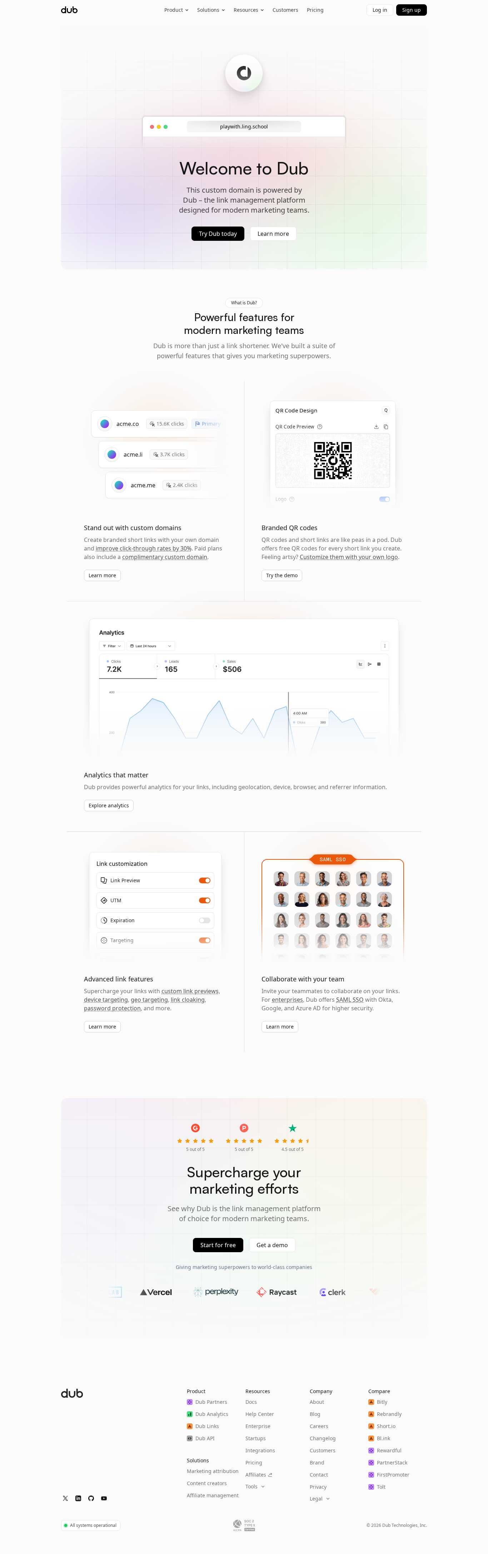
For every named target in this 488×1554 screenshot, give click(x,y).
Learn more (273, 234)
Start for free (218, 1245)
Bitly (382, 1401)
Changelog (323, 1438)
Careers (319, 1426)
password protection (112, 1008)
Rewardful (389, 1450)
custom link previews (190, 991)
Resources (246, 9)
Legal (316, 1498)
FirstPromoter (393, 1474)
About (317, 1401)
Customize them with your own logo (349, 557)
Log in (380, 9)
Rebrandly (389, 1414)
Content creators (207, 1483)
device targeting (106, 1000)
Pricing (315, 9)
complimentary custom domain (164, 557)
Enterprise (257, 1426)
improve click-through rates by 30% (143, 548)
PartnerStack (392, 1462)
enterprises (287, 1000)
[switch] (384, 499)
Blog (315, 1414)
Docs (251, 1401)
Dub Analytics (211, 1414)
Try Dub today (218, 234)
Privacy (318, 1486)
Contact (319, 1474)
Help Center (259, 1414)
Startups (255, 1438)
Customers (285, 9)
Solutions (208, 9)
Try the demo (282, 575)
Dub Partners (211, 1401)
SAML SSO (350, 1000)
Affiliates (255, 1474)
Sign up (411, 9)
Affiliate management (213, 1495)
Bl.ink (383, 1438)
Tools (251, 1486)
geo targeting (149, 1000)
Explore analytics (109, 805)
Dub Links (207, 1426)
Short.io (386, 1426)
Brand (317, 1462)
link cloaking (188, 1000)
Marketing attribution (213, 1471)
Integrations (260, 1450)
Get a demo (272, 1245)
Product (173, 9)
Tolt (381, 1486)
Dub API (205, 1438)
